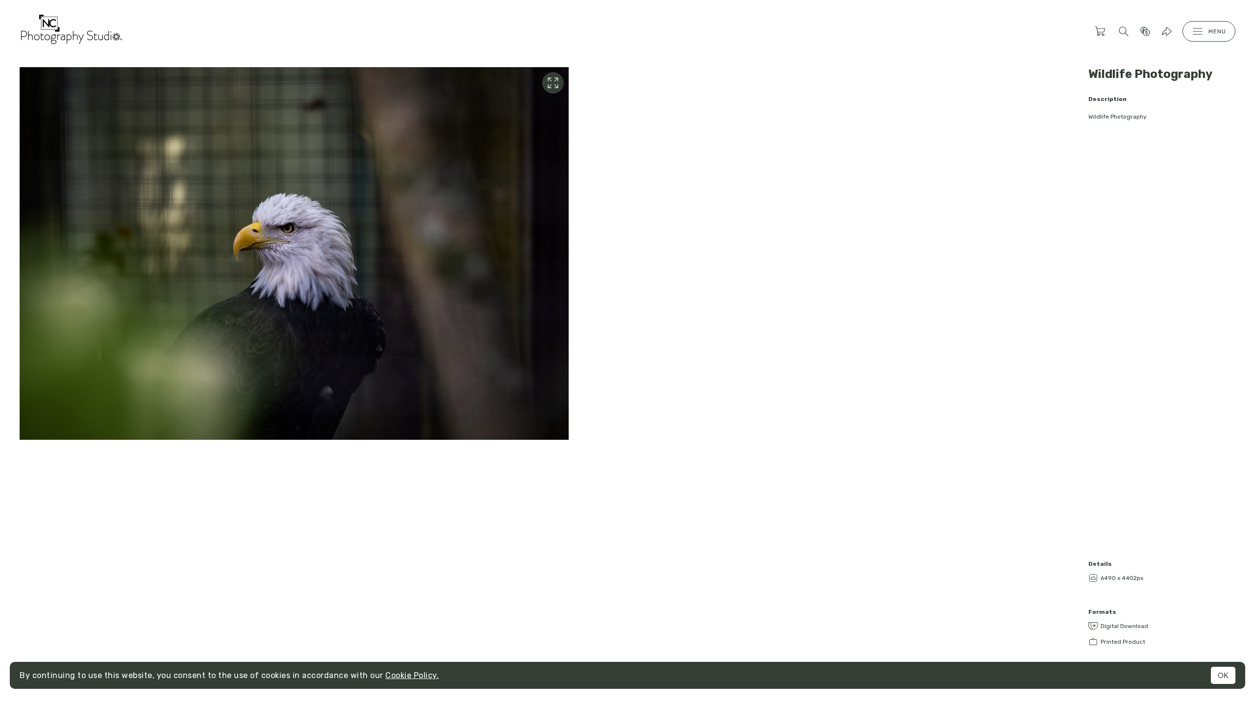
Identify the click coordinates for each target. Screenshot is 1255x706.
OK (1223, 675)
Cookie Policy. (412, 675)
